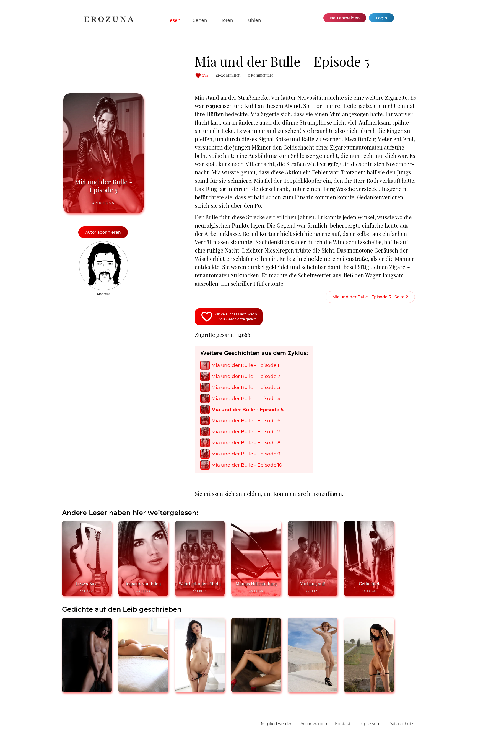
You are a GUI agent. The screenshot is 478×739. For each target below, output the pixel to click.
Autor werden (313, 723)
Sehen (200, 20)
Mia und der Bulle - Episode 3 (245, 387)
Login (381, 18)
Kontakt (342, 723)
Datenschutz (401, 723)
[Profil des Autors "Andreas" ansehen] (103, 244)
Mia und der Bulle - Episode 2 (245, 376)
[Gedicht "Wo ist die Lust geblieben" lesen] (200, 690)
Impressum (369, 723)
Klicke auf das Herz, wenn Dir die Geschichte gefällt (236, 316)
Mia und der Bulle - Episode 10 (246, 465)
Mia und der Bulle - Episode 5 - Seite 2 (370, 296)
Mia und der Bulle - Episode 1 (245, 365)
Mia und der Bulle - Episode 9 (245, 454)
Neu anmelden (345, 18)
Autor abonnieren (103, 232)
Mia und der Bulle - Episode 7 (245, 431)
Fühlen (253, 20)
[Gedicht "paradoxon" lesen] (256, 690)
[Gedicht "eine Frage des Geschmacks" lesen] (312, 690)
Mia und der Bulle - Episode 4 (245, 398)
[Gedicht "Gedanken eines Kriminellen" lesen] (369, 690)
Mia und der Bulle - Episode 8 (245, 443)
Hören (226, 20)
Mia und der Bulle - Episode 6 (245, 420)
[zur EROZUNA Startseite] (109, 21)
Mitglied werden (276, 723)
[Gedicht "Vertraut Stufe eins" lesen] (143, 690)
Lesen (174, 20)
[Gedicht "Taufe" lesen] (87, 690)
